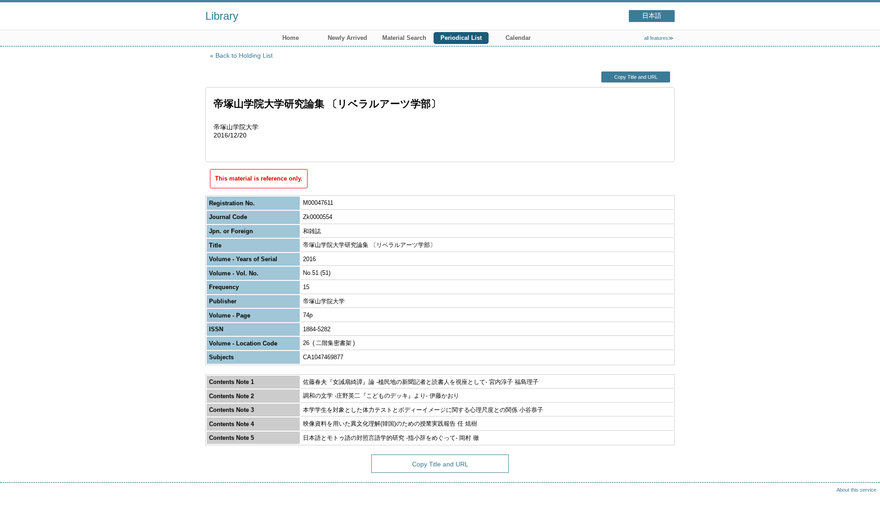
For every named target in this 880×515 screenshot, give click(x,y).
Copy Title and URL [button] (636, 77)
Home (290, 37)
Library (221, 16)
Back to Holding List (244, 55)
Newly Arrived (347, 37)
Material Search (404, 37)
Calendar (518, 37)
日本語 (651, 15)
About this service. (857, 490)
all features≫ (659, 38)
